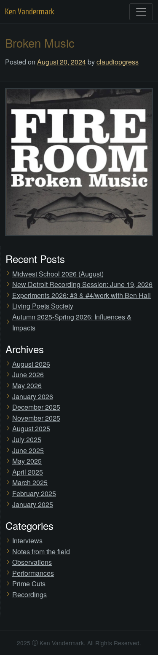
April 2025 (27, 472)
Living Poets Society (42, 306)
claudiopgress (117, 62)
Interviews (27, 540)
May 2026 (27, 385)
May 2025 (27, 461)
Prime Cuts (29, 583)
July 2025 (26, 439)
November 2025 (36, 418)
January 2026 (32, 396)
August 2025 (31, 428)
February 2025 (34, 493)
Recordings (29, 594)
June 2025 (28, 450)
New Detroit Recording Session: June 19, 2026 (82, 284)
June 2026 (28, 374)
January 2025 (32, 504)
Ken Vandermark (29, 11)
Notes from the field (41, 551)
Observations (32, 562)
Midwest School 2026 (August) (58, 274)
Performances (33, 573)
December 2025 (36, 407)
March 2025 (30, 482)
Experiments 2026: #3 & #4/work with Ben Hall (81, 295)
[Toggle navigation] (141, 11)
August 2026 (31, 364)
